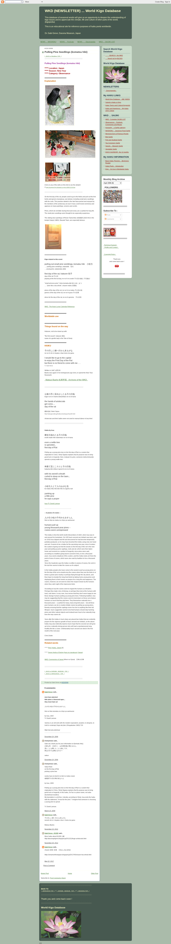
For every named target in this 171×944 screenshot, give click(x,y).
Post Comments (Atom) (58, 878)
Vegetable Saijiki (111, 149)
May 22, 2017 (49, 861)
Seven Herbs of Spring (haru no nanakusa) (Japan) (65, 652)
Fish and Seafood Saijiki (113, 140)
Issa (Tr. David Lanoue (52, 503)
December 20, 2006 (51, 737)
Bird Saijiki (109, 137)
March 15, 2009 (50, 811)
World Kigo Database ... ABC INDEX (117, 99)
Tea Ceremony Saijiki (112, 143)
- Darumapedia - (111, 91)
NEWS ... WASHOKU (48, 42)
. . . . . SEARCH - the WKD (114, 55)
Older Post (94, 873)
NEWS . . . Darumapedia (86, 42)
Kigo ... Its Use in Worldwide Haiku (117, 169)
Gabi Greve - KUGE (51, 833)
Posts (108, 215)
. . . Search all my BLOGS (113, 58)
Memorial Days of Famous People (116, 134)
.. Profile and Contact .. (111, 247)
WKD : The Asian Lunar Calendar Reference (60, 306)
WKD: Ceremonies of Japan (54, 659)
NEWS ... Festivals (67, 42)
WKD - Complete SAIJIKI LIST (115, 119)
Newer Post (45, 873)
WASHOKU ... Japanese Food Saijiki (117, 131)
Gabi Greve (49, 692)
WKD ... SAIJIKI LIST (107, 42)
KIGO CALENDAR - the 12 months (117, 152)
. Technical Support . (110, 245)
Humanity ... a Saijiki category (115, 128)
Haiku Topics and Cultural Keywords (117, 105)
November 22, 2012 (51, 829)
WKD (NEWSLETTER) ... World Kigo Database (83, 11)
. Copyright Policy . (109, 254)
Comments (110, 219)
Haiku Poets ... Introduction (114, 166)
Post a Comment (49, 865)
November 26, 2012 (51, 843)
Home (70, 873)
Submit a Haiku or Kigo (113, 102)
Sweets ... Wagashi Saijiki (114, 146)
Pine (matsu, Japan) (55, 648)
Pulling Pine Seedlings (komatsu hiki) (66, 52)
